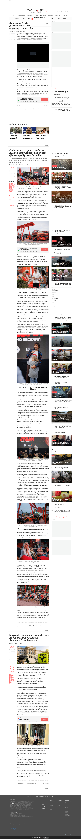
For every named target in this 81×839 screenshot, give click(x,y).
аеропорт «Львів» (21, 109)
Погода (53, 289)
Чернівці (50, 16)
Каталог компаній (51, 11)
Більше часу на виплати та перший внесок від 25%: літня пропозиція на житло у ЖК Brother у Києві (12, 199)
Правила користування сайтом (67, 812)
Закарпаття (43, 16)
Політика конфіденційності (68, 815)
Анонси (43, 806)
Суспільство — (12, 31)
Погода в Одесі (55, 314)
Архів (43, 812)
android (67, 11)
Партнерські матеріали (22, 625)
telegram (63, 11)
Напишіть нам (67, 808)
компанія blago (27, 666)
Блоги (19, 11)
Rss (58, 802)
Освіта (23, 18)
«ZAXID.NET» (17, 812)
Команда (66, 806)
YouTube (59, 806)
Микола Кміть (30, 109)
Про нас (66, 802)
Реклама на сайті (67, 810)
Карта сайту (44, 813)
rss (71, 11)
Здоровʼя (64, 18)
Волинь (36, 16)
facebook (57, 11)
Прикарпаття (21, 16)
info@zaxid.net (22, 815)
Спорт (51, 18)
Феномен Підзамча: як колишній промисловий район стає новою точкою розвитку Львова (12, 187)
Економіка (17, 18)
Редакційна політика (67, 804)
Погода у (55, 290)
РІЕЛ (30, 625)
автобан (41, 109)
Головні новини (21, 783)
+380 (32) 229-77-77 (16, 814)
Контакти (66, 807)
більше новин (62, 517)
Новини (11, 11)
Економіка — (12, 164)
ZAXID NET (36, 10)
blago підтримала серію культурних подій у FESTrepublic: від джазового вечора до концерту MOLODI (12, 679)
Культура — (12, 643)
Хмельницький (63, 16)
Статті (15, 11)
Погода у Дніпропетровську (63, 314)
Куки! (42, 837)
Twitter (59, 805)
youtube (65, 11)
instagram (61, 11)
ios (69, 11)
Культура (58, 18)
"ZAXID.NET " (12, 803)
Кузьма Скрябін (36, 625)
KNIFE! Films (29, 409)
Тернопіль (30, 16)
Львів (14, 16)
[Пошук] (70, 15)
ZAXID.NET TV (23, 11)
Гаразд (47, 23)
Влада (36, 109)
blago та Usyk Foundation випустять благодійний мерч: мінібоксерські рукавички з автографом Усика (12, 666)
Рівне (56, 16)
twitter (59, 11)
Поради (29, 18)
